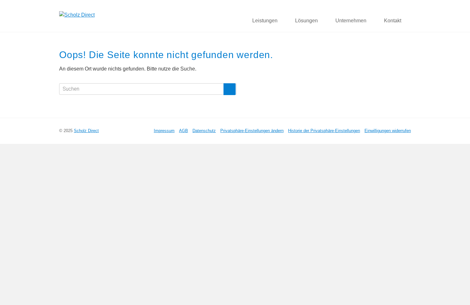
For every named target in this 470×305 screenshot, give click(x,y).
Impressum (164, 130)
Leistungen (265, 20)
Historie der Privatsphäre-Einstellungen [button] (324, 130)
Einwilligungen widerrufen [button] (387, 130)
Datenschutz (204, 130)
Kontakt (392, 20)
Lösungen (306, 20)
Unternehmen (350, 20)
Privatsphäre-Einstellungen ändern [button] (252, 130)
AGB (183, 130)
